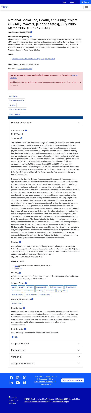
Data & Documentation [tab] (16, 101)
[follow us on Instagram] (18, 378)
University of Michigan (60, 402)
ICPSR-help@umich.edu (43, 382)
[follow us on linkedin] (11, 383)
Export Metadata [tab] (14, 114)
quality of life (61, 291)
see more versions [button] (25, 69)
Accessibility (39, 376)
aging (14, 287)
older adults (50, 291)
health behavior (41, 287)
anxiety (21, 287)
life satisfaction (70, 287)
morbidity (40, 291)
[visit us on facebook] (11, 378)
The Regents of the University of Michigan (47, 399)
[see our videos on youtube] (17, 383)
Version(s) (16, 356)
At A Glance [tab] (13, 96)
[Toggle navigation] (86, 7)
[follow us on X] (24, 378)
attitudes (30, 287)
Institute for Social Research (35, 402)
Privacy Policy (51, 376)
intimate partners (56, 287)
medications (16, 291)
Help (51, 379)
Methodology (18, 350)
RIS (16, 266)
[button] (31, 32)
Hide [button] (16, 337)
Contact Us (43, 379)
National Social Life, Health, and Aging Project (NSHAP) (33, 59)
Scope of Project (20, 343)
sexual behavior (17, 294)
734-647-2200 (45, 384)
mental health (29, 291)
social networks (31, 294)
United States (17, 303)
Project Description (21, 122)
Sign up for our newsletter (73, 380)
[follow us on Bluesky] (24, 383)
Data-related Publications (17, 110)
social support (45, 294)
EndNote (18, 268)
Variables (12, 105)
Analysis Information (22, 363)
